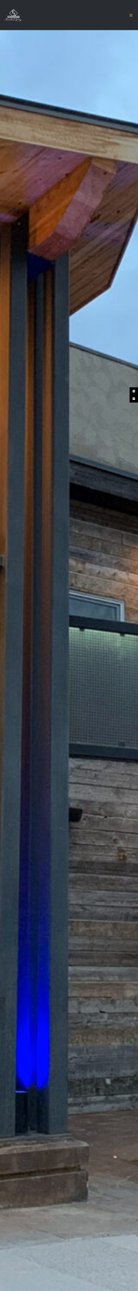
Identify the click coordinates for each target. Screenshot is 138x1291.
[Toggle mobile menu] (131, 15)
